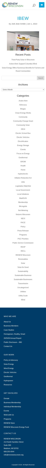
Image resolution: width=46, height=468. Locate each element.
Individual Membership (12, 407)
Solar (23, 263)
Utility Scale (23, 296)
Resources (8, 385)
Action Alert (23, 101)
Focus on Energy (23, 153)
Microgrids (23, 206)
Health (23, 166)
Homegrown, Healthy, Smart (14, 334)
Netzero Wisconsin (23, 214)
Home (23, 170)
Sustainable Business (23, 275)
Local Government (23, 190)
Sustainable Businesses (23, 279)
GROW (23, 162)
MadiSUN (23, 198)
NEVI (23, 218)
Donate (6, 398)
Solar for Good (23, 267)
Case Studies (9, 330)
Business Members (11, 326)
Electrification (23, 141)
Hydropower (8, 381)
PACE (23, 222)
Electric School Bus (23, 133)
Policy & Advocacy (11, 360)
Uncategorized (23, 287)
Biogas (23, 109)
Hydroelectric (23, 174)
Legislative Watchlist (23, 186)
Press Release (23, 231)
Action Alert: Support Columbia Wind (23, 64)
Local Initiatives (23, 194)
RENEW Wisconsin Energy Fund (16, 427)
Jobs (23, 182)
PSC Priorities (23, 239)
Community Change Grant (23, 121)
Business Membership (12, 402)
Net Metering (23, 210)
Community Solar (23, 125)
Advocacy (23, 105)
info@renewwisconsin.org (13, 455)
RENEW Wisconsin (23, 255)
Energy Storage (23, 145)
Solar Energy (9, 364)
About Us (7, 322)
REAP (23, 247)
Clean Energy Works (23, 113)
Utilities (23, 292)
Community (23, 117)
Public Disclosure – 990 (13, 342)
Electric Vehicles (23, 137)
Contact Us (8, 346)
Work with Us (9, 415)
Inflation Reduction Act (23, 178)
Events (23, 149)
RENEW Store (9, 423)
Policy (23, 227)
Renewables (23, 259)
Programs (23, 235)
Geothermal (23, 157)
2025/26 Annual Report (12, 338)
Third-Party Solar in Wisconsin (23, 60)
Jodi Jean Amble (18, 24)
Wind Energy (9, 368)
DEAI (23, 129)
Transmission (23, 283)
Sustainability (23, 271)
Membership (23, 202)
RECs (23, 251)
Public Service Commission (23, 243)
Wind (23, 300)
